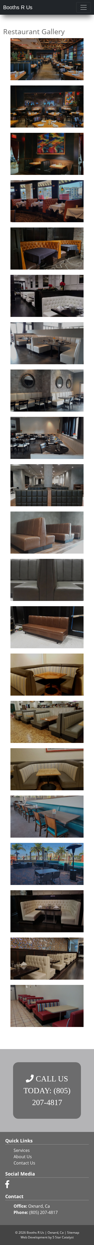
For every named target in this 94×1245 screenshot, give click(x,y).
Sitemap (73, 1232)
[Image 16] (47, 769)
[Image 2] (47, 106)
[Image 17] (47, 817)
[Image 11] (47, 533)
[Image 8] (47, 391)
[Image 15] (47, 722)
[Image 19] (47, 911)
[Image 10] (47, 485)
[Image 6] (47, 296)
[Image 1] (47, 59)
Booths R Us (17, 7)
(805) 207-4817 (43, 1212)
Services (22, 1150)
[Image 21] (47, 1006)
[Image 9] (47, 438)
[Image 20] (47, 959)
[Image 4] (47, 201)
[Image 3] (47, 154)
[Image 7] (47, 343)
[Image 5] (47, 248)
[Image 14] (47, 675)
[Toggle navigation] (83, 7)
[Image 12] (47, 580)
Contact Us (24, 1163)
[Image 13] (47, 627)
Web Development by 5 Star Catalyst (47, 1237)
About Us (23, 1157)
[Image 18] (47, 864)
